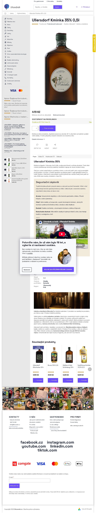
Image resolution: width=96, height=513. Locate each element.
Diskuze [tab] (59, 156)
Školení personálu (54, 427)
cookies (30, 253)
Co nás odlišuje (53, 424)
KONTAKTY (13, 417)
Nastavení (27, 269)
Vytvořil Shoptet (86, 509)
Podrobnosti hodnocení (54, 24)
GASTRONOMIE (56, 417)
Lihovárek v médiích (34, 422)
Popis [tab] (34, 156)
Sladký (45, 281)
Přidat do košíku (48, 128)
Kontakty (59, 1)
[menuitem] (16, 18)
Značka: (76, 24)
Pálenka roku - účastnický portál (14, 150)
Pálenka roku (33, 433)
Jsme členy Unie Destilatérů (58, 430)
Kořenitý (45, 283)
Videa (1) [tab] (41, 156)
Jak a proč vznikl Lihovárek (36, 420)
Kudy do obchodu (14, 420)
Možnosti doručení (59, 115)
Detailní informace (37, 139)
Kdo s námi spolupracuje (56, 420)
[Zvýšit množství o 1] (39, 127)
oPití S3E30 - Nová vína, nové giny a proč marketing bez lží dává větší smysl (16, 133)
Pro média (31, 424)
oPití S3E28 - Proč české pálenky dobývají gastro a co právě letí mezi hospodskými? (15, 145)
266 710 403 (12, 422)
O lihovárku (50, 1)
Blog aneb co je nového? (35, 427)
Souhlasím (58, 269)
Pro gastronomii (39, 1)
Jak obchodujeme (54, 422)
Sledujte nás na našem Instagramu (49, 398)
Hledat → (57, 7)
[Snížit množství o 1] (39, 129)
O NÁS (31, 417)
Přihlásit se (13, 486)
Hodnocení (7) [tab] (50, 156)
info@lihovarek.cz (14, 424)
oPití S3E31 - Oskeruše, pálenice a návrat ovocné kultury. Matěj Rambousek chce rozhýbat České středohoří (14, 127)
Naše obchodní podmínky (15, 428)
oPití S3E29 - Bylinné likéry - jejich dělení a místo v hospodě (14, 139)
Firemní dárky (73, 422)
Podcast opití (33, 430)
